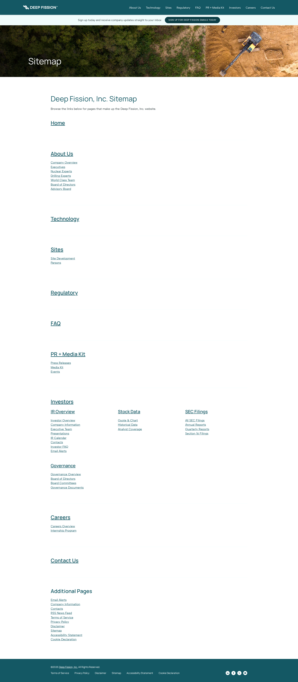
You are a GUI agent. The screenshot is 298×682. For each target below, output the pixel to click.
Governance (63, 466)
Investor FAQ (59, 446)
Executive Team (61, 429)
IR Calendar (58, 438)
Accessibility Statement (66, 635)
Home (58, 122)
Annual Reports (195, 424)
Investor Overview (63, 420)
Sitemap (56, 630)
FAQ (198, 7)
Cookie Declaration (64, 639)
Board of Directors (63, 184)
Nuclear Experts (61, 171)
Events (55, 371)
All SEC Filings (195, 420)
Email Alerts (59, 451)
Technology (153, 7)
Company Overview (64, 162)
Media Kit (57, 367)
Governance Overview (66, 474)
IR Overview (63, 411)
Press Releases (61, 363)
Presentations (60, 433)
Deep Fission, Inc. (68, 667)
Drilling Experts (61, 175)
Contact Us (268, 7)
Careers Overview (63, 526)
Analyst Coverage (130, 429)
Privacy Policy (60, 621)
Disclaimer (58, 626)
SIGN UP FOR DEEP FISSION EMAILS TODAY (192, 20)
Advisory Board (61, 189)
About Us (135, 7)
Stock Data (129, 411)
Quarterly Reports (197, 429)
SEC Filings (196, 411)
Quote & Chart (128, 420)
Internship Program (63, 530)
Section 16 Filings (196, 433)
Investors (235, 7)
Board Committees (63, 483)
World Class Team (63, 180)
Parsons (56, 262)
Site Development (63, 258)
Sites (168, 7)
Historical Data (127, 424)
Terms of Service (62, 617)
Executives (58, 167)
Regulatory (183, 7)
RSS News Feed (61, 613)
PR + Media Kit (215, 7)
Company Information (65, 424)
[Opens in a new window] (228, 673)
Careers (251, 7)
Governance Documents (67, 487)
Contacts (57, 442)
